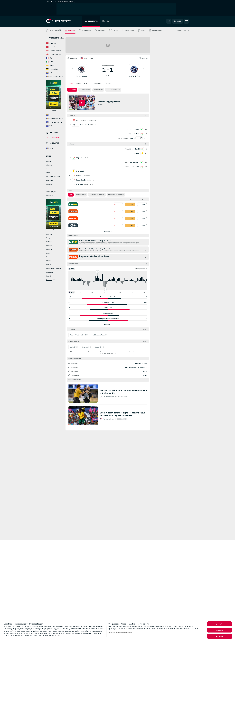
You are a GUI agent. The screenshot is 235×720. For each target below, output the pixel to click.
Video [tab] (108, 83)
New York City (134, 76)
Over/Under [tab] (81, 195)
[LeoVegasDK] (73, 211)
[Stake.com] (73, 225)
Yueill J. (87, 158)
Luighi (137, 149)
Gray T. (130, 134)
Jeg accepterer (219, 624)
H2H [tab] (85, 83)
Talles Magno (123, 138)
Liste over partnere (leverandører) (120, 632)
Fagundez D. (80, 180)
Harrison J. (90, 180)
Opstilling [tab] (98, 90)
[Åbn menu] (186, 21)
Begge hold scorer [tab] (116, 195)
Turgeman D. (88, 184)
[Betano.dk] (73, 218)
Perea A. (126, 162)
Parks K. (137, 129)
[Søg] (168, 21)
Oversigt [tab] (72, 90)
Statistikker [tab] (85, 90)
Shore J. (130, 129)
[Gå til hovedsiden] (60, 21)
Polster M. (87, 176)
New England (81, 76)
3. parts (57, 635)
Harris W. (79, 184)
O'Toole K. (136, 167)
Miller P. (93, 125)
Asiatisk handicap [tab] (97, 195)
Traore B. (128, 167)
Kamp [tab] (71, 83)
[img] (146, 264)
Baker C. (79, 176)
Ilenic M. (137, 134)
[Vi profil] (82, 69)
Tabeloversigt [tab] (97, 83)
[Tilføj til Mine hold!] (73, 69)
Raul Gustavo (135, 162)
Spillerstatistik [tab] (113, 90)
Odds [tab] (78, 83)
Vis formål (219, 636)
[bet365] (73, 204)
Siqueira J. (80, 158)
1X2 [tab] (70, 195)
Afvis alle (219, 630)
